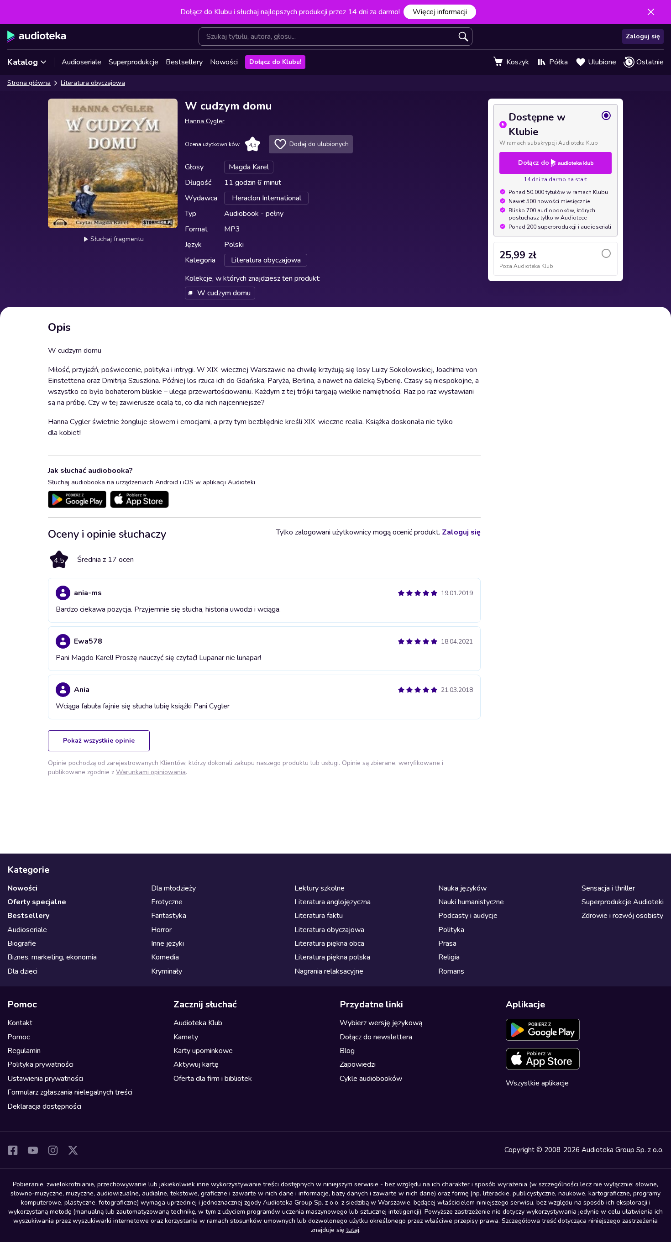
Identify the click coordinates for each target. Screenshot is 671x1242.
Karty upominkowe (203, 1051)
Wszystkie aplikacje (537, 1083)
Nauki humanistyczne (471, 902)
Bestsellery (184, 62)
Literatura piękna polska (332, 957)
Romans (451, 971)
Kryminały (166, 971)
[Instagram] (52, 1150)
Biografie (21, 943)
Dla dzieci (22, 971)
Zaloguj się (643, 36)
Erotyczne (167, 902)
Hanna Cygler (205, 121)
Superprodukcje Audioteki (623, 902)
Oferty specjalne (36, 902)
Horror (161, 930)
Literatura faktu (318, 916)
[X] (73, 1150)
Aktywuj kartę (196, 1064)
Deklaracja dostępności (44, 1106)
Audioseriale (81, 62)
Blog (347, 1051)
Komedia (165, 957)
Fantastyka (168, 916)
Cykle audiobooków (371, 1079)
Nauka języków (462, 888)
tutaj (352, 1230)
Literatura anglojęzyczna (332, 902)
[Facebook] (12, 1150)
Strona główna (29, 83)
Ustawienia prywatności (45, 1078)
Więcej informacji (440, 12)
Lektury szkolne (319, 888)
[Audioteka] (36, 36)
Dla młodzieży (173, 888)
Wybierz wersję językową (381, 1023)
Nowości (224, 62)
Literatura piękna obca (329, 943)
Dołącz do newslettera (376, 1037)
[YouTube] (32, 1150)
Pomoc (18, 1037)
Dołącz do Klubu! (275, 62)
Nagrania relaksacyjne (328, 971)
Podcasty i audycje (468, 916)
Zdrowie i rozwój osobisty (622, 916)
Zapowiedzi (358, 1064)
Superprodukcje (133, 62)
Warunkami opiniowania (151, 772)
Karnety (185, 1037)
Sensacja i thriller (608, 888)
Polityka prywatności (40, 1064)
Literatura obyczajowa (93, 83)
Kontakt (19, 1023)
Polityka (451, 930)
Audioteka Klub (197, 1023)
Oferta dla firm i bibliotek (212, 1079)
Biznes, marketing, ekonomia (52, 957)
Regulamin (24, 1051)
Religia (449, 957)
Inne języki (167, 943)
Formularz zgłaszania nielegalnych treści (69, 1092)
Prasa (447, 943)
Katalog (22, 62)
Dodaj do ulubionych (319, 144)
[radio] (555, 128)
